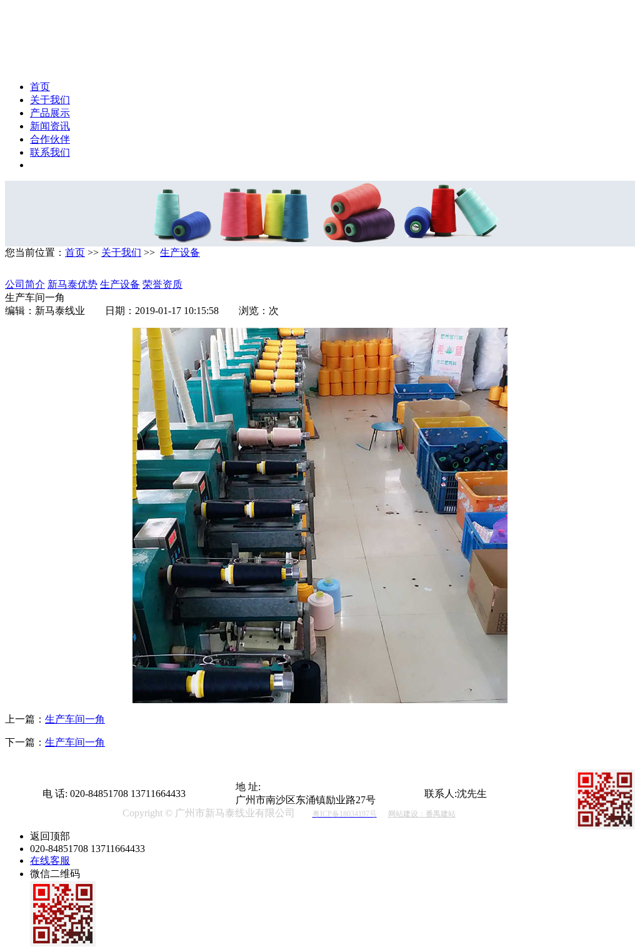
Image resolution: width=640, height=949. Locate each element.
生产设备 (180, 252)
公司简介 (25, 284)
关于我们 (50, 99)
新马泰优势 (73, 284)
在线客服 (50, 860)
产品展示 (50, 113)
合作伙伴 (50, 139)
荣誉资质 (162, 284)
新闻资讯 (50, 126)
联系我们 (50, 152)
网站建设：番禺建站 (422, 813)
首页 (40, 86)
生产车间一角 (75, 719)
